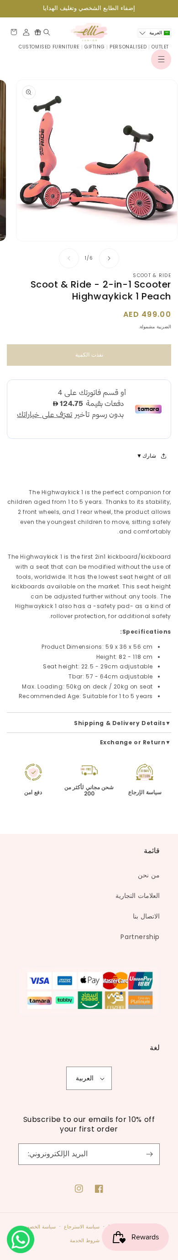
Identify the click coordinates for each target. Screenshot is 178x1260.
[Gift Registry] (37, 32)
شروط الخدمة (84, 1240)
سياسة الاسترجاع (81, 1226)
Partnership (140, 936)
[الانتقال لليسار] (69, 258)
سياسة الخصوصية (37, 1226)
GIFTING (94, 46)
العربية (85, 1078)
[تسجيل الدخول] (26, 32)
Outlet (160, 46)
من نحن (149, 875)
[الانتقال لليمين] (109, 258)
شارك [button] (149, 455)
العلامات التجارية (137, 895)
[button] (161, 59)
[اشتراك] (149, 1154)
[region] (89, 8)
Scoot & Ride (152, 275)
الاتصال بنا (146, 916)
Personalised (128, 46)
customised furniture (49, 46)
